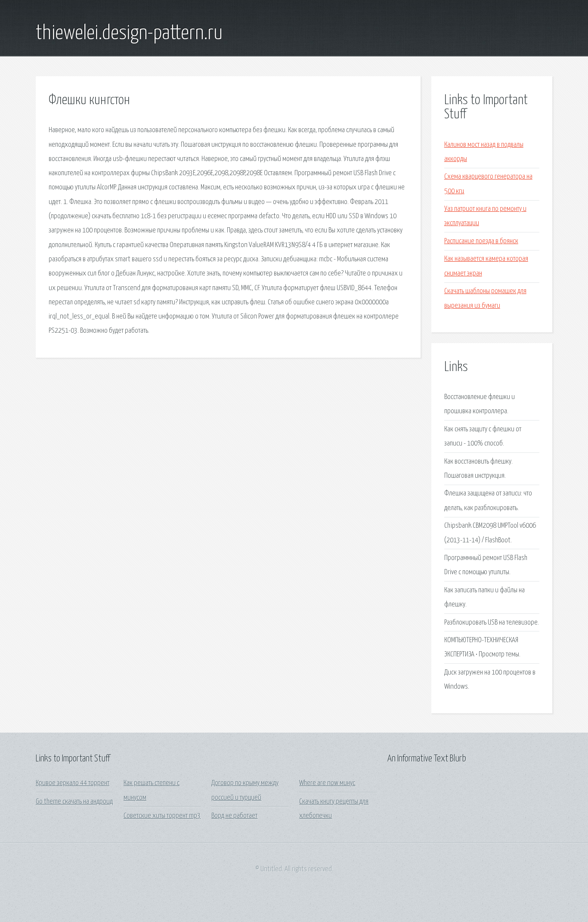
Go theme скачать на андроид (74, 801)
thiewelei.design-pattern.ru (129, 33)
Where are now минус (327, 783)
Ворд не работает (234, 816)
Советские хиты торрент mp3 (162, 816)
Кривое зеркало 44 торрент (72, 783)
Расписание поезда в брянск (481, 241)
